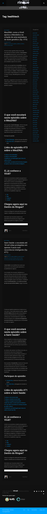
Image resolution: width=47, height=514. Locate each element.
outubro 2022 (35, 75)
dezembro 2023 (36, 47)
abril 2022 (35, 88)
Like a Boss (6, 492)
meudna (5, 45)
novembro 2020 (36, 112)
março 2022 (35, 90)
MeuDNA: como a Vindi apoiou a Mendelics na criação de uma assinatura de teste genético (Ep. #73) (15, 36)
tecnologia (17, 259)
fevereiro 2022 (36, 92)
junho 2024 (35, 39)
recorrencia (6, 259)
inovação (19, 256)
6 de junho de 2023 (7, 254)
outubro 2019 (35, 139)
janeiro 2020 (35, 132)
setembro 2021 (36, 102)
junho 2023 (35, 59)
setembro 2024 (36, 35)
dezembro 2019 (36, 134)
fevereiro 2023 (35, 67)
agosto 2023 (35, 55)
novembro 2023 (36, 49)
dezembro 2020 (36, 110)
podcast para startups (12, 258)
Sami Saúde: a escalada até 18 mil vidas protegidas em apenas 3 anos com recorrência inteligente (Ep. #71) (16, 247)
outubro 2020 (35, 114)
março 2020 (35, 128)
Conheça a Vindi (42, 509)
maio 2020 (35, 124)
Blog (5, 30)
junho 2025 (35, 33)
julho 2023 (35, 57)
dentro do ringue (10, 256)
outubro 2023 (35, 51)
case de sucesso (10, 43)
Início (24, 509)
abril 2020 (35, 126)
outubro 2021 (35, 100)
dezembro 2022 (36, 71)
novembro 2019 (36, 136)
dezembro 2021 (36, 96)
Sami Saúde (10, 259)
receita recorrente (19, 258)
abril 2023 (35, 63)
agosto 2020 (35, 118)
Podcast (7, 30)
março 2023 (35, 65)
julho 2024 (35, 37)
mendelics (22, 43)
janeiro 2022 (35, 94)
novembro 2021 (36, 98)
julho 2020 (35, 120)
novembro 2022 (36, 73)
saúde (12, 45)
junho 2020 (35, 122)
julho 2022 (35, 81)
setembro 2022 (36, 77)
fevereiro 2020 (35, 130)
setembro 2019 (36, 141)
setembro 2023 (36, 53)
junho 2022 (35, 84)
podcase (8, 45)
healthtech (18, 43)
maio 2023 (35, 61)
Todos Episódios (34, 509)
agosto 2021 (35, 104)
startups (14, 259)
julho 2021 (35, 106)
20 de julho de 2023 (7, 42)
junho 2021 (35, 108)
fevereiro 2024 (35, 43)
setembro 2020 (36, 116)
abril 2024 (35, 41)
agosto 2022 (35, 79)
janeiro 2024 (35, 45)
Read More (25, 230)
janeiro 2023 (35, 69)
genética (15, 43)
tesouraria (21, 259)
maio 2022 (35, 86)
